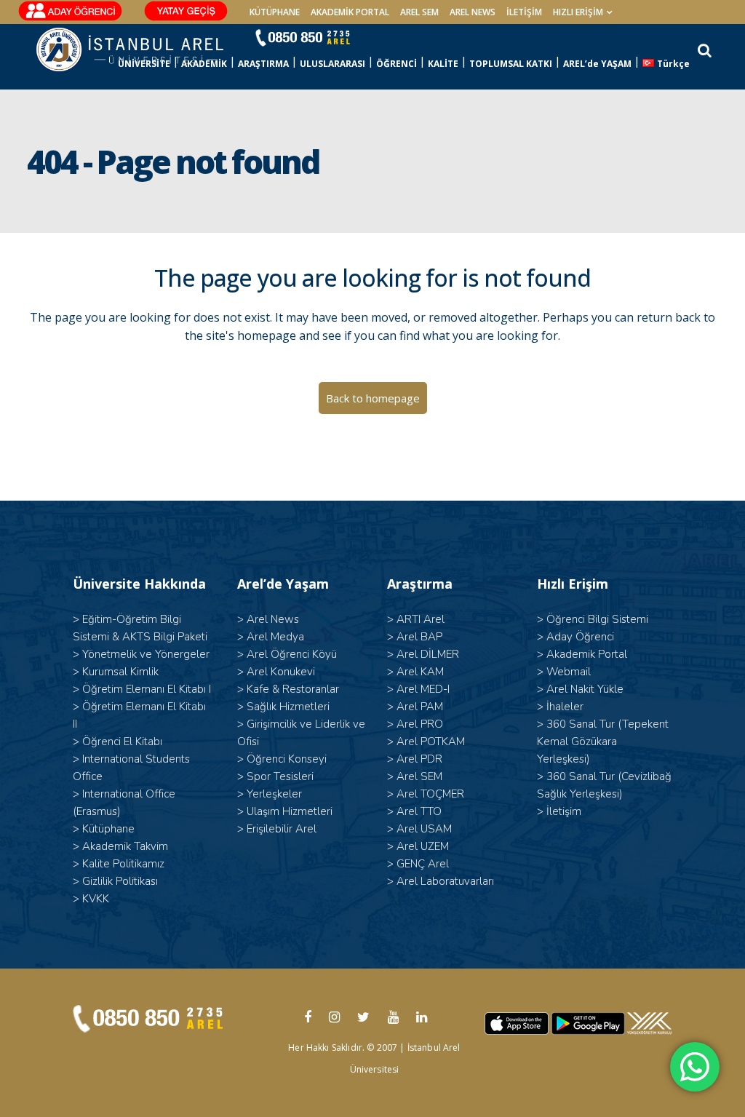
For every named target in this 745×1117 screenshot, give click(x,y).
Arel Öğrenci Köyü (292, 654)
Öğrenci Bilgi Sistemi (597, 619)
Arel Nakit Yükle (585, 689)
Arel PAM (420, 706)
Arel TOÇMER (430, 794)
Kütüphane (108, 829)
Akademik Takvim (125, 846)
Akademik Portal (586, 654)
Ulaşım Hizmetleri (289, 811)
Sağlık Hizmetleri (288, 706)
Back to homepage (373, 398)
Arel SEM (419, 12)
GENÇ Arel (423, 863)
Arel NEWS (472, 12)
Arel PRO (420, 724)
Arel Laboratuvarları (445, 881)
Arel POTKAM (431, 741)
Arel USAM (424, 829)
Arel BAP (419, 636)
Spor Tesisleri (280, 776)
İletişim (524, 12)
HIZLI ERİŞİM (578, 12)
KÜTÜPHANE (275, 12)
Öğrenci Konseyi (287, 759)
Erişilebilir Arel (281, 829)
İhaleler (564, 706)
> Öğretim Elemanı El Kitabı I (142, 689)
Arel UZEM (423, 846)
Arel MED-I (423, 689)
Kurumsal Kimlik (120, 671)
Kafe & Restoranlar (293, 689)
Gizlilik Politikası (120, 881)
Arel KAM (420, 671)
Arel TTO (419, 811)
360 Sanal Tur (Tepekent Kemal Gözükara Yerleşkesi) (603, 741)
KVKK (95, 898)
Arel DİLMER (428, 654)
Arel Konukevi (281, 671)
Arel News (273, 619)
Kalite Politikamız (123, 863)
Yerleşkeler (274, 794)
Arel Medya (275, 636)
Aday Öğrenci (580, 636)
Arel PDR (419, 759)
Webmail (568, 671)
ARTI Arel (421, 619)
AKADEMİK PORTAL (350, 12)
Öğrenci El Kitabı (122, 741)
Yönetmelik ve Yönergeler (146, 654)
